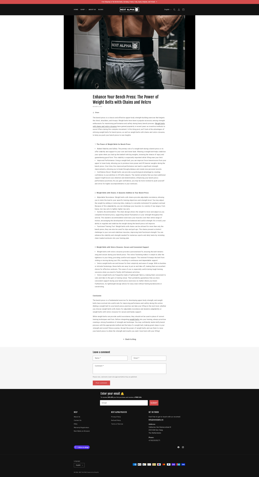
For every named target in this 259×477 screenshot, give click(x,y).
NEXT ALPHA (82, 472)
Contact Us (77, 420)
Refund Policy (116, 420)
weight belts (135, 319)
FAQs (75, 424)
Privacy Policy (116, 417)
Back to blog (130, 339)
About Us (77, 417)
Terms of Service (117, 424)
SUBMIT (153, 403)
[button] (83, 9)
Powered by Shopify (93, 472)
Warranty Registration (81, 427)
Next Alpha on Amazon (82, 431)
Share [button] (97, 112)
